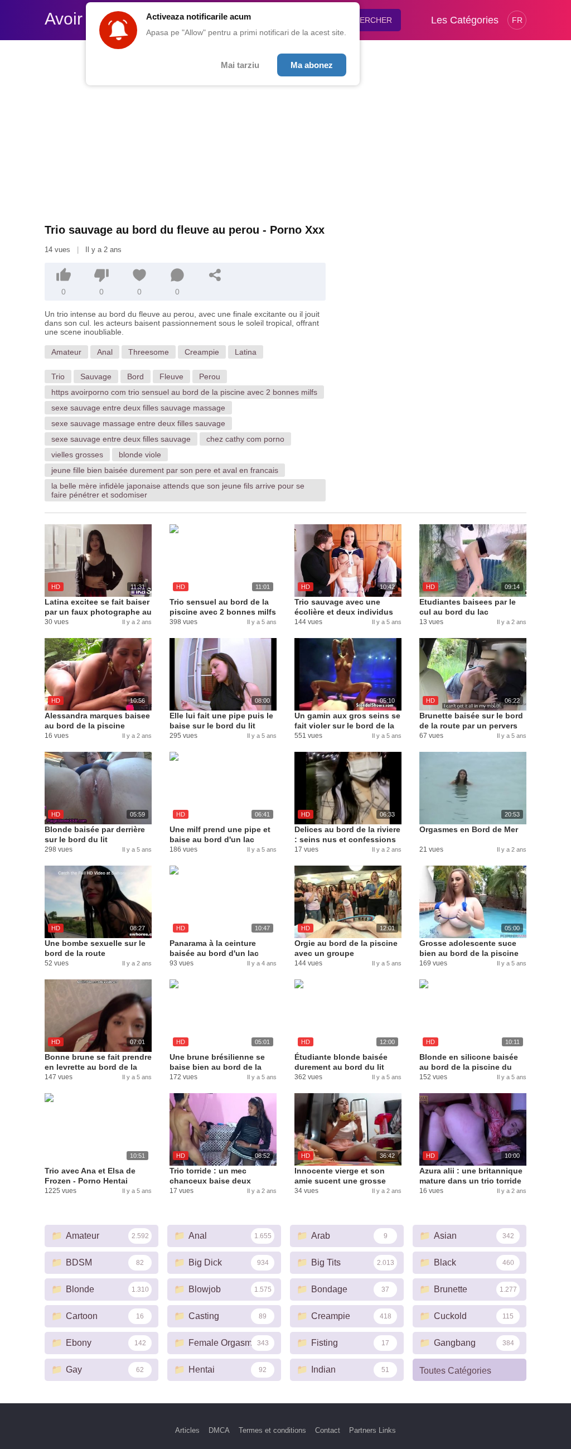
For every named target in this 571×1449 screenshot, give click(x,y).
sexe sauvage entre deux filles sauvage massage (138, 407)
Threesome (148, 351)
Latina (246, 351)
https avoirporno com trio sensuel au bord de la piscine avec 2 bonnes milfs (184, 392)
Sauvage (96, 376)
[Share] (215, 275)
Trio (58, 376)
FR (517, 20)
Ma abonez (312, 65)
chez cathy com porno (245, 438)
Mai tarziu (240, 65)
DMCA (219, 1430)
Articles (187, 1430)
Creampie (202, 351)
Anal (105, 351)
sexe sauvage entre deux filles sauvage (121, 438)
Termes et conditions (272, 1430)
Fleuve (171, 376)
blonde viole (140, 454)
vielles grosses (77, 454)
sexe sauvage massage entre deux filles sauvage (138, 423)
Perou (209, 376)
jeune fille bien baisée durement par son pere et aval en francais (164, 470)
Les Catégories (465, 20)
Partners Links (372, 1430)
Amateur (66, 351)
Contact (327, 1430)
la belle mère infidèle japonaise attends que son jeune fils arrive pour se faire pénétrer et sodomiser (177, 490)
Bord (135, 376)
